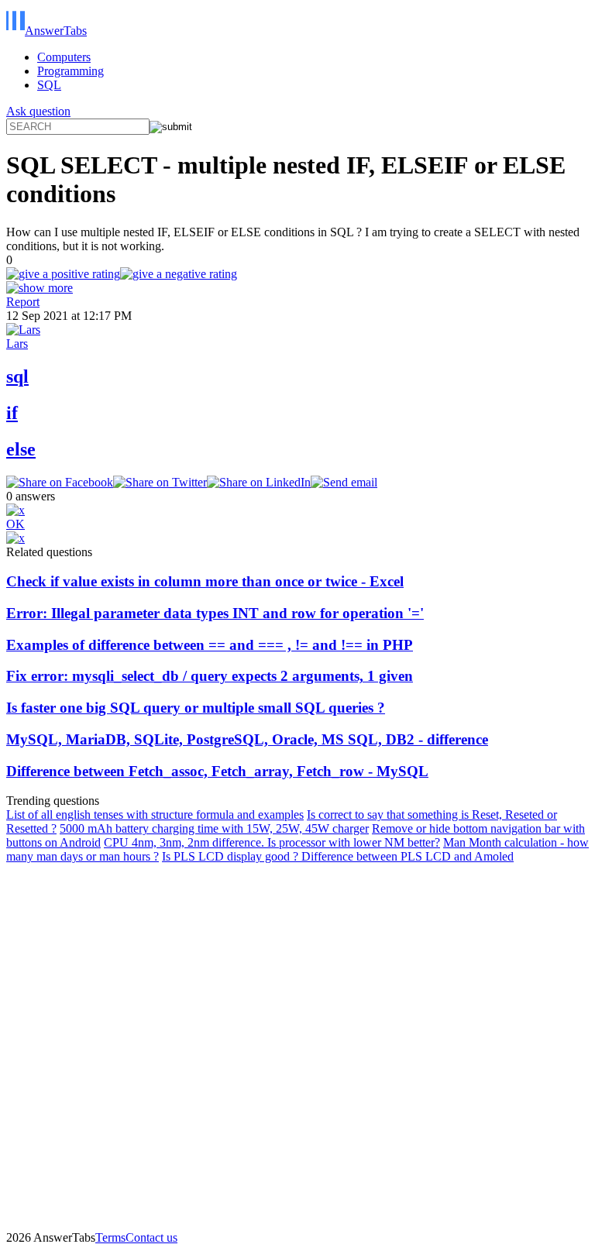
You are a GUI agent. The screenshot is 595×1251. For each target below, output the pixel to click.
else (21, 449)
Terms (110, 1237)
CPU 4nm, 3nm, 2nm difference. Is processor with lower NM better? (272, 842)
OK (15, 524)
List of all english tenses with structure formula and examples (155, 814)
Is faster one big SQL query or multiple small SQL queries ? (195, 707)
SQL (49, 84)
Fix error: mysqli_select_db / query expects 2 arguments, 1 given (209, 676)
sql (17, 376)
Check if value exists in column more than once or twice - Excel (205, 581)
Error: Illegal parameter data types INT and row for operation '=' (215, 613)
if (12, 413)
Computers (64, 57)
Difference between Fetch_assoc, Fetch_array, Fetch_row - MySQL (217, 771)
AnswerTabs (56, 30)
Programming (70, 70)
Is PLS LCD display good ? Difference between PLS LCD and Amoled (338, 856)
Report (23, 301)
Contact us (151, 1237)
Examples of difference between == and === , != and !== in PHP (209, 645)
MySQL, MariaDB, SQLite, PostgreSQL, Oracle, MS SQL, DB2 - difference (247, 739)
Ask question (38, 111)
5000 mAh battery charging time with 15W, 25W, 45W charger (214, 828)
